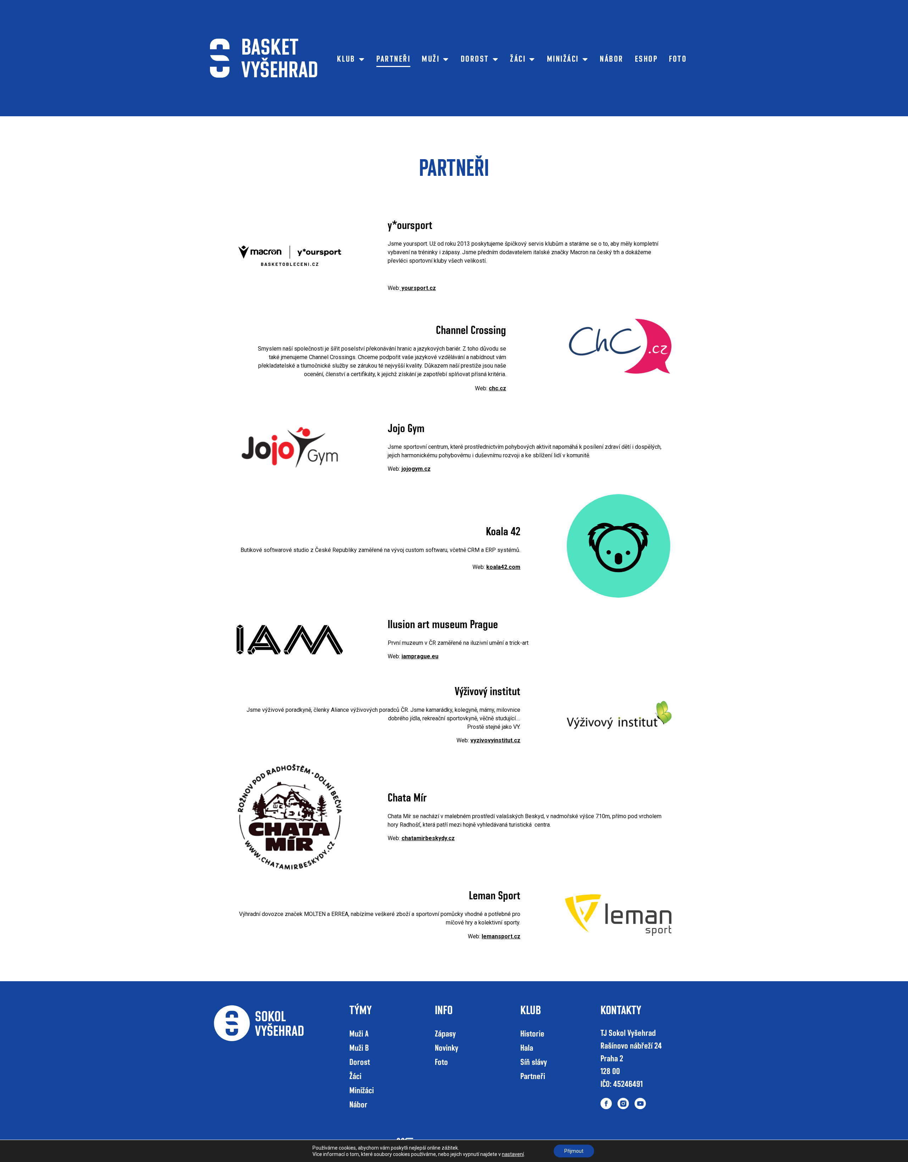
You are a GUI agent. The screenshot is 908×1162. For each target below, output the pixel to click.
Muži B (359, 1048)
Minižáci (563, 59)
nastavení (513, 1154)
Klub (346, 59)
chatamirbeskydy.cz (428, 838)
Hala (526, 1048)
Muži (430, 59)
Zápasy (445, 1034)
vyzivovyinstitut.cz (495, 740)
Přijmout (573, 1151)
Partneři (393, 59)
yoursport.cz (418, 288)
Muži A (359, 1034)
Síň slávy (533, 1062)
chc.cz (497, 388)
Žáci (518, 59)
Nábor (612, 59)
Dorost (475, 59)
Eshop (646, 59)
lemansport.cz (501, 936)
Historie (532, 1034)
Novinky (446, 1048)
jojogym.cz (416, 468)
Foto (678, 59)
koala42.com (503, 567)
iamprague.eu (420, 656)
